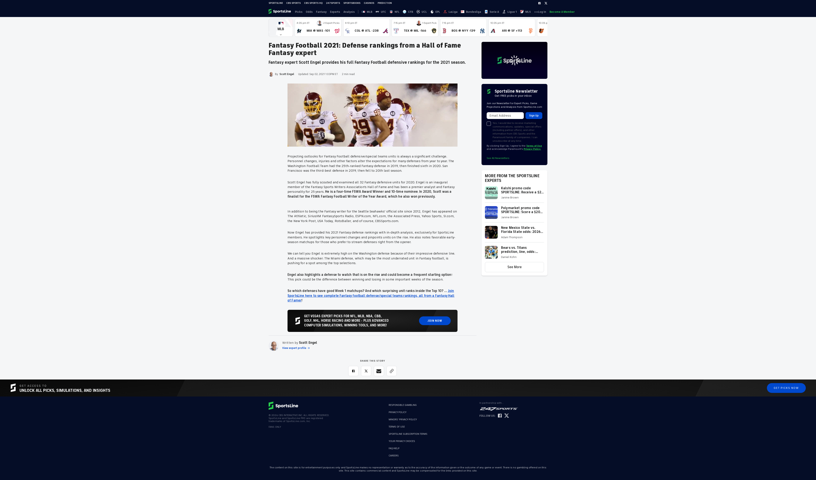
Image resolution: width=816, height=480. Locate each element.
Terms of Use (534, 145)
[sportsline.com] (280, 12)
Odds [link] (309, 12)
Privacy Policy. (532, 149)
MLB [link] (369, 12)
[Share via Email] (379, 371)
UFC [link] (383, 12)
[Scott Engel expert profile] (274, 346)
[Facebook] (539, 3)
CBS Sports (293, 3)
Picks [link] (298, 12)
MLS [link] (528, 12)
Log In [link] (542, 12)
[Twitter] (545, 3)
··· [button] (536, 11)
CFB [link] (410, 12)
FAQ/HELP (394, 446)
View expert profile (294, 348)
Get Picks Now (786, 388)
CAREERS (394, 453)
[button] (281, 28)
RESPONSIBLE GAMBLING (403, 405)
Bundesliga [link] (473, 12)
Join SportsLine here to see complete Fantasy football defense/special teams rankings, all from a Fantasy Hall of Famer (371, 296)
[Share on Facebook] (353, 371)
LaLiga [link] (453, 12)
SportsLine (276, 3)
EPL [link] (437, 12)
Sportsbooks (351, 3)
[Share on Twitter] (366, 371)
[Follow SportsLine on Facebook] (499, 416)
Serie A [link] (494, 12)
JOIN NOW (435, 321)
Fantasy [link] (321, 12)
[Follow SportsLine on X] (506, 416)
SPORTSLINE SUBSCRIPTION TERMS (408, 434)
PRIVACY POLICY (398, 412)
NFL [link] (397, 12)
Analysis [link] (349, 12)
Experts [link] (335, 12)
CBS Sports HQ (313, 3)
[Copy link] (392, 371)
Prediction (385, 3)
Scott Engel (308, 343)
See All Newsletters (498, 158)
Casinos (369, 3)
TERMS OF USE (397, 426)
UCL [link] (424, 12)
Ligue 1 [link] (512, 12)
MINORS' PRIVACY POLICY (403, 419)
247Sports (333, 3)
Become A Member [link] (562, 12)
